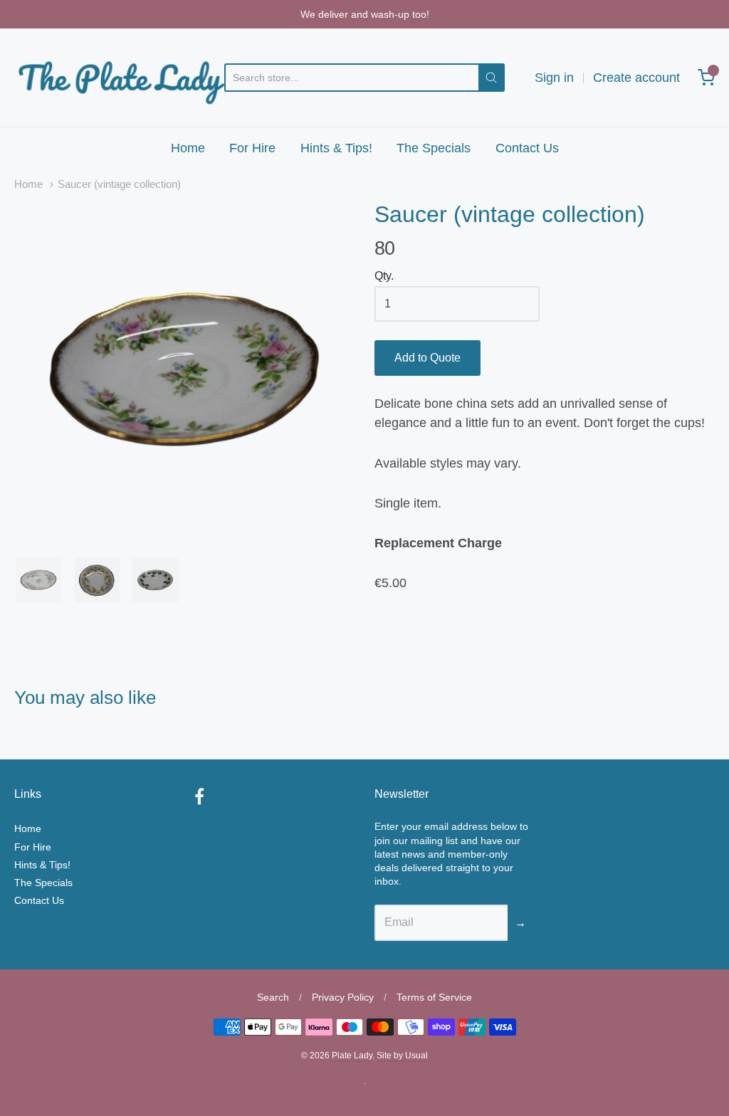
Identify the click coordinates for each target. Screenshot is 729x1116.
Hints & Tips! (336, 148)
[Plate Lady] (119, 78)
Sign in (554, 77)
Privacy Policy (343, 997)
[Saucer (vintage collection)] (184, 371)
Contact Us (527, 148)
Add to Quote (427, 358)
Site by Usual (402, 1055)
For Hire (252, 148)
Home (188, 148)
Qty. (384, 276)
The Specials (434, 148)
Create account (636, 77)
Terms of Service (434, 997)
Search (273, 997)
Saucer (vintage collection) (119, 184)
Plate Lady (352, 1055)
